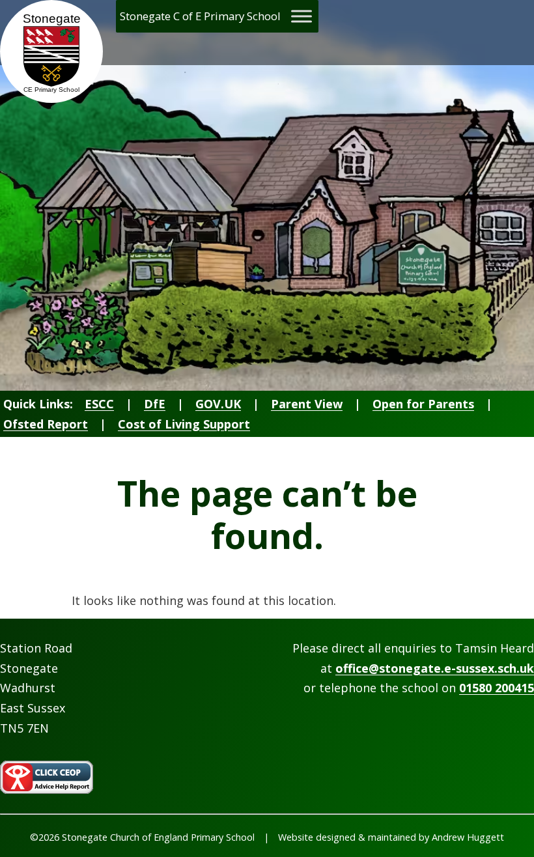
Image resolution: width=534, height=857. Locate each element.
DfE (154, 404)
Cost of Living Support (184, 424)
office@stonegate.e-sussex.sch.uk (434, 668)
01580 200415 (496, 687)
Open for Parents (423, 404)
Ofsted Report (45, 424)
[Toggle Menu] (301, 16)
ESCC (99, 404)
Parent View (307, 404)
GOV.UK (218, 404)
